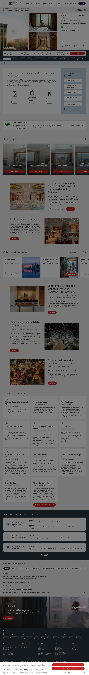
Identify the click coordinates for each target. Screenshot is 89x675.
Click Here (26, 669)
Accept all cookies (68, 665)
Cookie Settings (68, 672)
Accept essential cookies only (68, 668)
